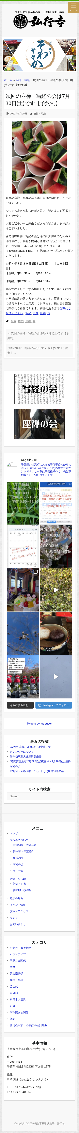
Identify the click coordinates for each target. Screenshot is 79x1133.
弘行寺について (19, 840)
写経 (28, 313)
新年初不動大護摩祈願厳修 (26, 756)
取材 (12, 967)
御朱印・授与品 (22, 890)
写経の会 (18, 864)
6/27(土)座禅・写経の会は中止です (30, 746)
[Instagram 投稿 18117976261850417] (23, 503)
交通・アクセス (19, 911)
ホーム (8, 80)
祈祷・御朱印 (18, 878)
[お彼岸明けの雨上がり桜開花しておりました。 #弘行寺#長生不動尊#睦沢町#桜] (23, 633)
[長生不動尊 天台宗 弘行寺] (39, 19)
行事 (12, 1005)
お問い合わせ (18, 924)
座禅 (43, 313)
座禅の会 (18, 857)
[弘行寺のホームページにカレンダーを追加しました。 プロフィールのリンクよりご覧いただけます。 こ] (23, 546)
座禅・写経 (23, 80)
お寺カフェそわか (20, 947)
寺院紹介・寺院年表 (25, 844)
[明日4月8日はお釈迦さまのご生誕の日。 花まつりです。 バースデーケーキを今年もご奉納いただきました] (23, 589)
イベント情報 (18, 904)
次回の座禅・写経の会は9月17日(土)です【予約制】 (37, 350)
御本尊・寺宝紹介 (23, 851)
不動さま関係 (18, 960)
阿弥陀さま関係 (19, 1012)
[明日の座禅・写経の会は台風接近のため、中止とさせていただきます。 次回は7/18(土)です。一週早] (56, 503)
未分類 (14, 992)
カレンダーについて (22, 751)
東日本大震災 (18, 999)
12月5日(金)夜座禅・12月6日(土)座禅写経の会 (37, 771)
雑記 (12, 1018)
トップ (14, 833)
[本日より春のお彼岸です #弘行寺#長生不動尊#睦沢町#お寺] (56, 633)
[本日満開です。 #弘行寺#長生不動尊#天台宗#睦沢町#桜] (56, 589)
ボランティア (18, 954)
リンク (14, 917)
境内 (35, 313)
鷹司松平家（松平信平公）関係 (28, 1025)
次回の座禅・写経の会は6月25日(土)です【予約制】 (38, 336)
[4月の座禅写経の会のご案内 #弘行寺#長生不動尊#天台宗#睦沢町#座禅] (56, 546)
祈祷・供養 (19, 883)
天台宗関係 (16, 973)
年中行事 (18, 870)
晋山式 (14, 986)
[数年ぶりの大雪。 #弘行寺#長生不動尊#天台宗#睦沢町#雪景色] (56, 676)
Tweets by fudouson (39, 723)
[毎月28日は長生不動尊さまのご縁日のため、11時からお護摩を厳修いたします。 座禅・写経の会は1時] (23, 676)
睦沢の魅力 (16, 898)
